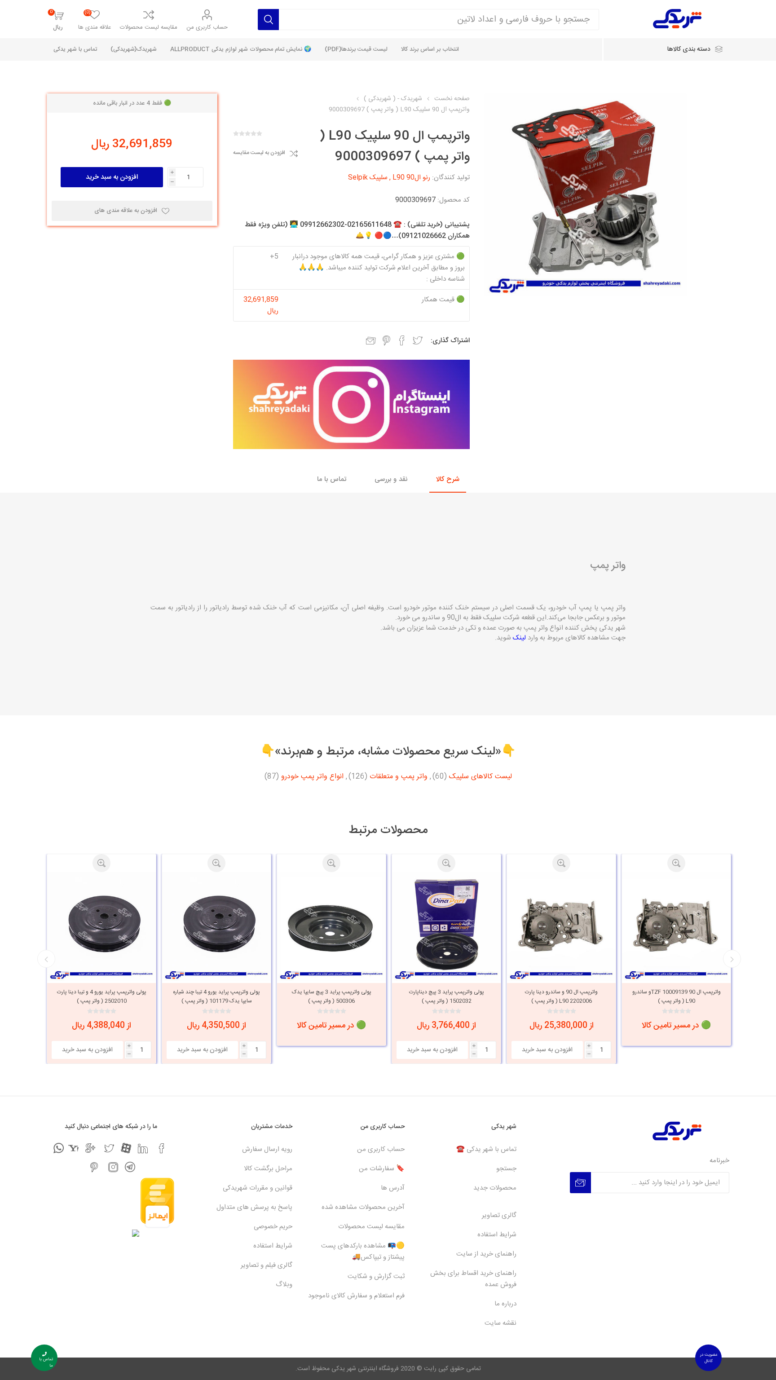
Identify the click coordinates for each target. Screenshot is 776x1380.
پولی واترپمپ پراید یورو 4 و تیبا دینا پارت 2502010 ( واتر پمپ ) (216, 996)
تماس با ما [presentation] (331, 479)
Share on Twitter (418, 340)
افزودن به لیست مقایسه (259, 153)
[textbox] (439, 19)
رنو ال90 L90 (411, 177)
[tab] (447, 480)
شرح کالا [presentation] (447, 479)
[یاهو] (73, 1148)
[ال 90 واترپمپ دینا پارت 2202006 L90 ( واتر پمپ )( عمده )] (676, 926)
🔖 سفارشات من (382, 1168)
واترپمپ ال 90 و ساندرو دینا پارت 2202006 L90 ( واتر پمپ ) (676, 996)
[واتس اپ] (58, 1148)
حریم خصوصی (273, 1226)
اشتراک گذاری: (450, 340)
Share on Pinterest (386, 340)
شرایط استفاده (496, 1234)
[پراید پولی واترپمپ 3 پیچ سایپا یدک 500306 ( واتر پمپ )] (446, 926)
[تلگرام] (130, 1167)
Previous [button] (732, 959)
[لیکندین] (143, 1148)
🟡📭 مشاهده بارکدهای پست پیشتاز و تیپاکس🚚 (363, 1251)
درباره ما (505, 1303)
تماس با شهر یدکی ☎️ (486, 1149)
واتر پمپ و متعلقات (399, 777)
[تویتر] (109, 1148)
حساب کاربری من (207, 27)
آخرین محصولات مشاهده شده (363, 1207)
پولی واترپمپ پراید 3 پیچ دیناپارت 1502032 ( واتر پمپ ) (561, 996)
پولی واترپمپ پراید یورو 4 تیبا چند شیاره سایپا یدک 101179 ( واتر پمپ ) (331, 996)
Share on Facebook (402, 340)
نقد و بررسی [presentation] (391, 479)
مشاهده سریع (676, 863)
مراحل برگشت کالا (268, 1168)
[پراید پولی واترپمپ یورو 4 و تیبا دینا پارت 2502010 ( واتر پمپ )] (216, 926)
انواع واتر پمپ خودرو (312, 777)
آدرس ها (393, 1188)
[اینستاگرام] (113, 1167)
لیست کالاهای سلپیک (480, 777)
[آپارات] (126, 1148)
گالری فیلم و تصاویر (266, 1265)
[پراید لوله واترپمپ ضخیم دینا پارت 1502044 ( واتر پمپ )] (101, 926)
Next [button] (46, 959)
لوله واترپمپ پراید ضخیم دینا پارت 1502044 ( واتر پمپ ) (101, 996)
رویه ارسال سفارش (267, 1149)
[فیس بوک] (161, 1148)
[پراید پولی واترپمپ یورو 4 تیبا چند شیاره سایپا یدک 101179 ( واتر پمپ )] (331, 926)
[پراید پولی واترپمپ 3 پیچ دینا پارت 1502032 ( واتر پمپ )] (561, 926)
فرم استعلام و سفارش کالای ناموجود (356, 1295)
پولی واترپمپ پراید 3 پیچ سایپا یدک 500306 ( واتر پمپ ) (446, 996)
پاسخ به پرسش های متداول (254, 1207)
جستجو (506, 1168)
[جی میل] (90, 1148)
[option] (676, 959)
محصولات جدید (494, 1188)
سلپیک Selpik (368, 177)
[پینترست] (94, 1167)
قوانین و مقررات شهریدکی (257, 1188)
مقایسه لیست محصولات (148, 27)
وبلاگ (284, 1284)
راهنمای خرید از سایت (486, 1254)
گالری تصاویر (499, 1215)
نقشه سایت (500, 1323)
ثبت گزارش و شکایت (376, 1276)
